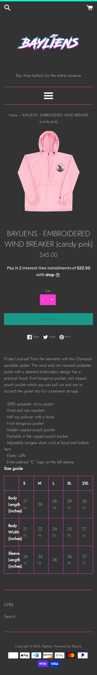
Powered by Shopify (68, 646)
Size (47, 290)
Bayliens (47, 646)
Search (9, 616)
